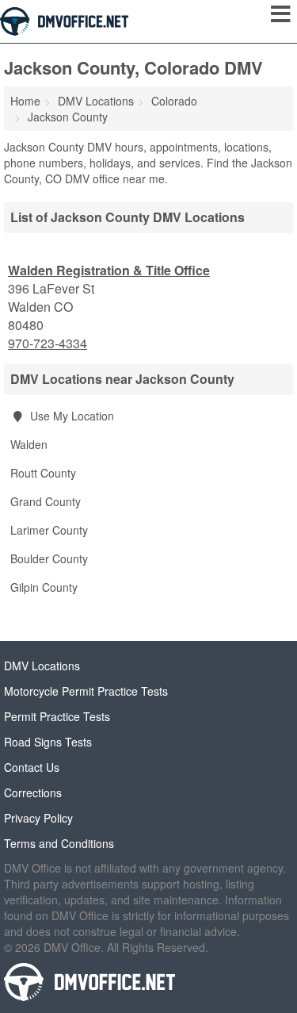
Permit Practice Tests (57, 716)
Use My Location (70, 416)
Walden (29, 444)
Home (25, 101)
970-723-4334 (47, 343)
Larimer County (49, 530)
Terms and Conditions (59, 843)
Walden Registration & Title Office (109, 270)
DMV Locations (42, 665)
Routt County (43, 473)
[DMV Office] (64, 20)
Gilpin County (44, 587)
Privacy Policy (38, 818)
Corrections (33, 792)
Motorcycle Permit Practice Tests (86, 691)
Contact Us (31, 767)
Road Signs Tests (48, 742)
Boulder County (49, 558)
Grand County (45, 501)
